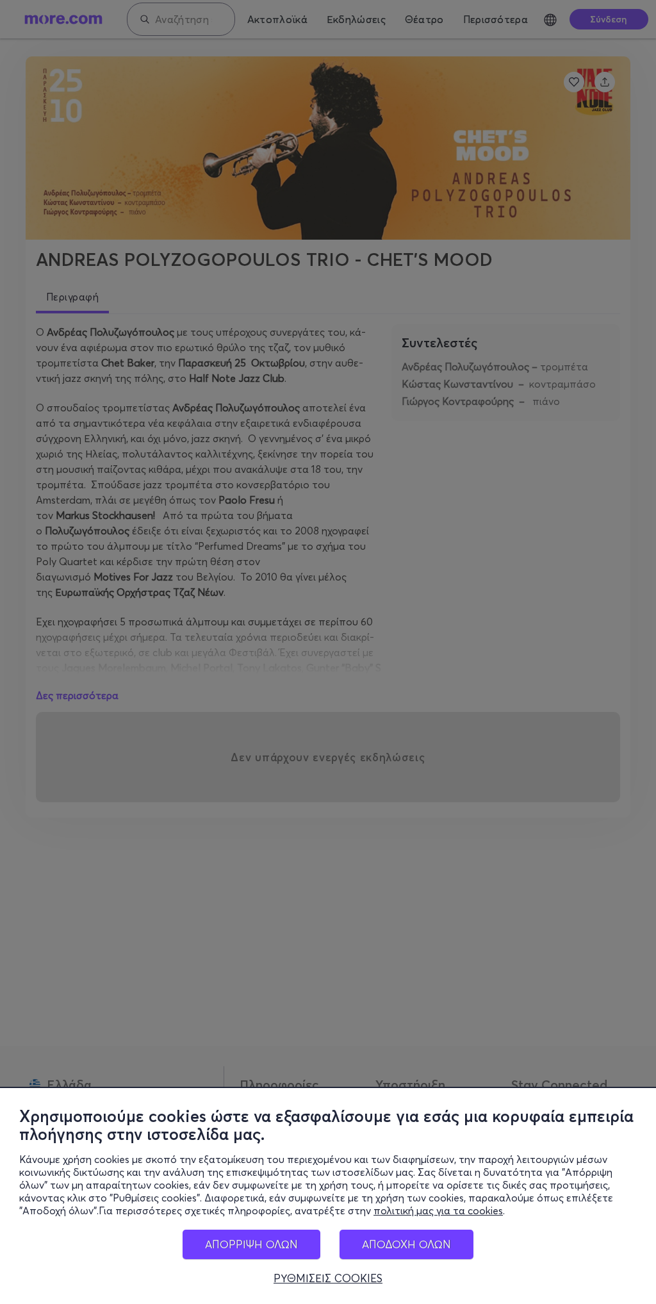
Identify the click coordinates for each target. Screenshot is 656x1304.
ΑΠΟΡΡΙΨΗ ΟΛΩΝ (251, 1244)
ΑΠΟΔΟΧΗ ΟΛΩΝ (406, 1244)
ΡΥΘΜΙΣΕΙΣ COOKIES (328, 1278)
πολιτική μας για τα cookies (438, 1210)
